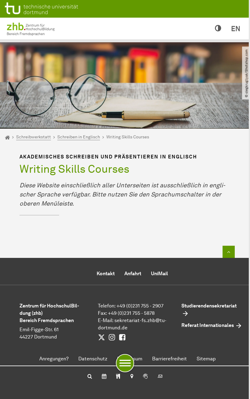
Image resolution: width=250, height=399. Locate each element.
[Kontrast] (218, 28)
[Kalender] (104, 376)
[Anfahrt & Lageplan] (131, 376)
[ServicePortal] (145, 376)
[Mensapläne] (118, 376)
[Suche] (90, 376)
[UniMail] (160, 376)
